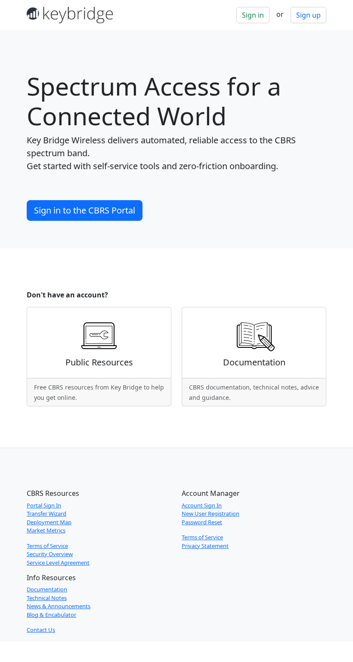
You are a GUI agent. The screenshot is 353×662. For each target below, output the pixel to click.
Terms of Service (47, 546)
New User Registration (210, 513)
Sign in (253, 15)
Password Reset (202, 522)
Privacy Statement (205, 546)
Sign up (308, 15)
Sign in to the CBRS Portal (84, 210)
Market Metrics (46, 530)
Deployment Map (49, 522)
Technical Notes (47, 598)
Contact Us (41, 630)
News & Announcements (58, 606)
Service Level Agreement (58, 562)
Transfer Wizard (46, 513)
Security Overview (50, 554)
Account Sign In (202, 505)
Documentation (47, 589)
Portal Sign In (44, 505)
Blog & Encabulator (51, 615)
